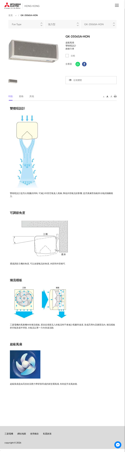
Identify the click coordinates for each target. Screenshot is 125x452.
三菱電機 (9, 433)
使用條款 (34, 433)
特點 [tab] (10, 96)
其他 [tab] (31, 96)
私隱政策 (47, 433)
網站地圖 (21, 433)
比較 (73, 55)
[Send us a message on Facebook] (117, 444)
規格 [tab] (21, 96)
